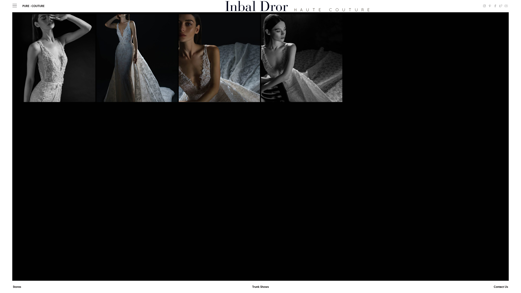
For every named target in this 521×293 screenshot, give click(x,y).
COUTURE (38, 6)
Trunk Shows (260, 287)
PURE (25, 6)
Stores (17, 287)
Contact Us (501, 287)
